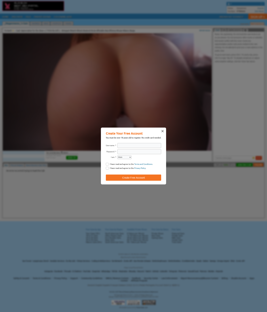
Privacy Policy (140, 168)
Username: (110, 145)
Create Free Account (133, 177)
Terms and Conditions (143, 164)
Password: (110, 152)
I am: (113, 157)
